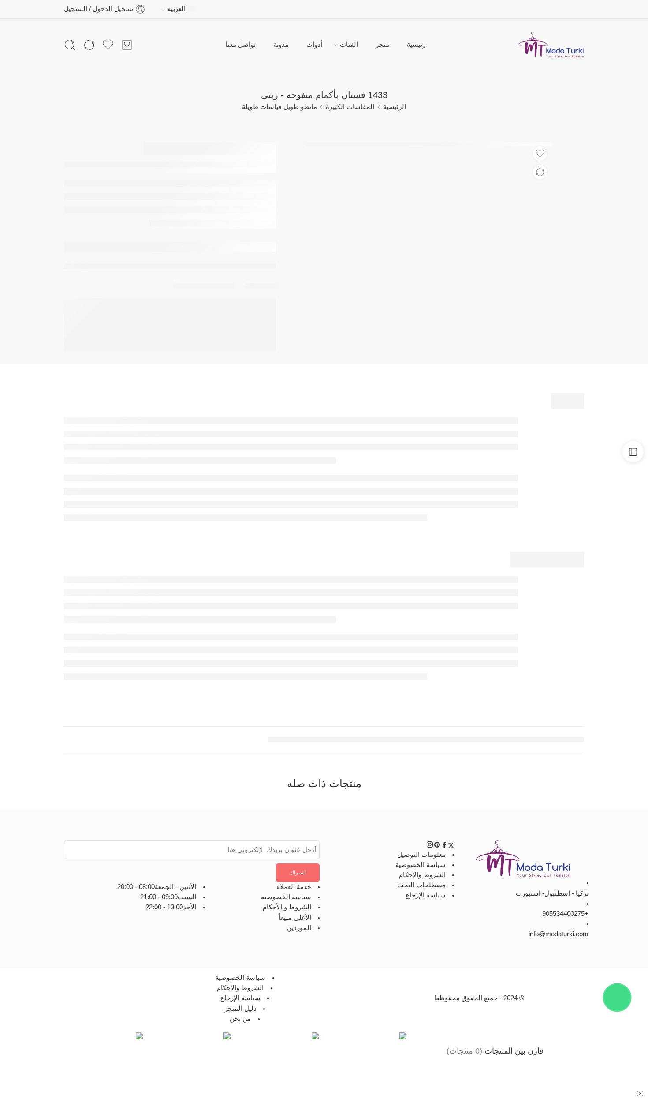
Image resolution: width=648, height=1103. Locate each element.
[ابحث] (70, 45)
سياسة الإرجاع (426, 895)
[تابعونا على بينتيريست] (437, 846)
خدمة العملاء (294, 886)
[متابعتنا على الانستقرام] (430, 846)
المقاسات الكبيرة (350, 106)
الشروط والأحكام (422, 874)
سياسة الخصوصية (420, 864)
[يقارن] (540, 172)
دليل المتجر (240, 1008)
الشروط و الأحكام (287, 907)
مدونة (281, 44)
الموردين (299, 927)
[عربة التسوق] (127, 45)
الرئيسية (394, 106)
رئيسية (416, 44)
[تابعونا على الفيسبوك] (444, 846)
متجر (382, 44)
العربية (177, 8)
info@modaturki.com (558, 934)
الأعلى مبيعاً (295, 917)
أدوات (314, 44)
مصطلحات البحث (421, 885)
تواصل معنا (240, 44)
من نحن (240, 1018)
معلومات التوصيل (421, 854)
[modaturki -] (551, 45)
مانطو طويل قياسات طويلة (279, 106)
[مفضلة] (540, 153)
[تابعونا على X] (451, 846)
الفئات (349, 44)
